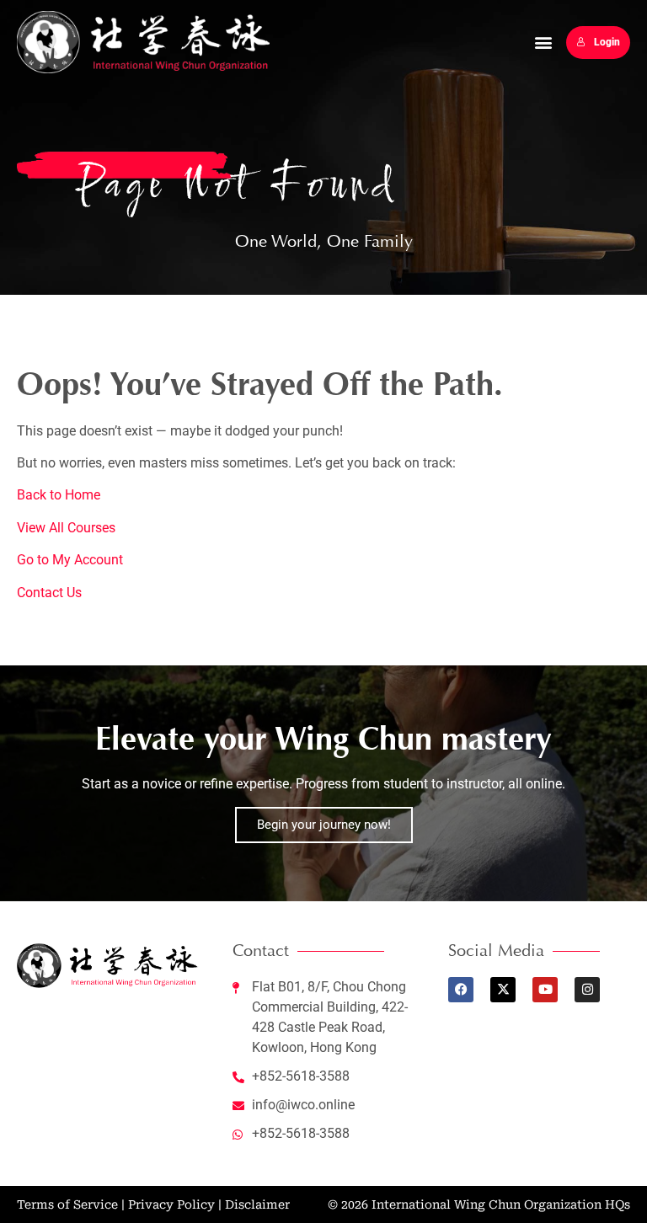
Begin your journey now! (324, 824)
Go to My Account (70, 560)
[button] (544, 42)
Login (607, 42)
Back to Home (58, 495)
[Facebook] (460, 989)
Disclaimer (257, 1204)
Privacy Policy (171, 1204)
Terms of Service (67, 1204)
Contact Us (49, 593)
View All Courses (66, 528)
